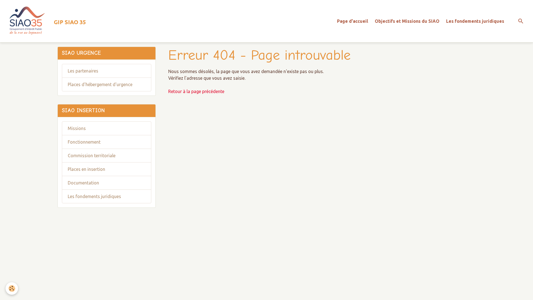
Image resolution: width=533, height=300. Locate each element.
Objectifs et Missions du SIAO (407, 21)
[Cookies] (12, 288)
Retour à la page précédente (196, 91)
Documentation (83, 182)
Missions (77, 128)
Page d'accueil (352, 21)
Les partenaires (83, 70)
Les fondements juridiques (475, 21)
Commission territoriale (91, 155)
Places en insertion (86, 169)
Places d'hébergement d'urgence (100, 84)
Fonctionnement (84, 141)
